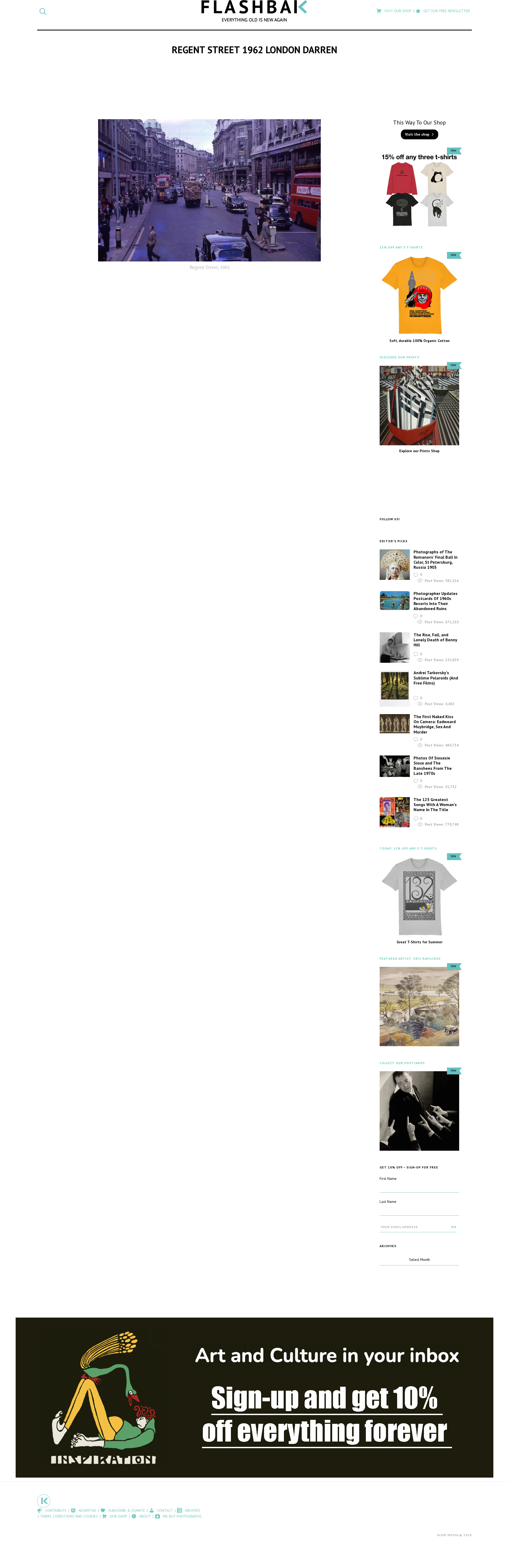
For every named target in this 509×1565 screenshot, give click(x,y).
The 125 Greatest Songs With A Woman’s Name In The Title (435, 804)
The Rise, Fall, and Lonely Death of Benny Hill (435, 639)
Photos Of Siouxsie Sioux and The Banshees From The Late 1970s (433, 765)
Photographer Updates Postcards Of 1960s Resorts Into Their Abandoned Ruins (436, 601)
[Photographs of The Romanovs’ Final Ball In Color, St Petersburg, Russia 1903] (395, 564)
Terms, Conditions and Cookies (69, 1516)
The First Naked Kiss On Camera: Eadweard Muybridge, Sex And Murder (435, 724)
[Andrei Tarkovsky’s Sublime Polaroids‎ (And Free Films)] (395, 688)
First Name (388, 1178)
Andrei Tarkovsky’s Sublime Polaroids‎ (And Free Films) (436, 677)
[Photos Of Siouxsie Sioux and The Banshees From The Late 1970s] (395, 766)
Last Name (388, 1201)
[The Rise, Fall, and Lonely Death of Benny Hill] (395, 647)
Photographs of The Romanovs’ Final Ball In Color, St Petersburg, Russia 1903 (436, 559)
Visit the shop (417, 134)
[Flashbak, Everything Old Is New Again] (254, 11)
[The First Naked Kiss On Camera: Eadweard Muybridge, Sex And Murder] (395, 723)
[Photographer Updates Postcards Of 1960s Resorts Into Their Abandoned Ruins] (395, 600)
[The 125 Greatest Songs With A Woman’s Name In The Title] (395, 812)
